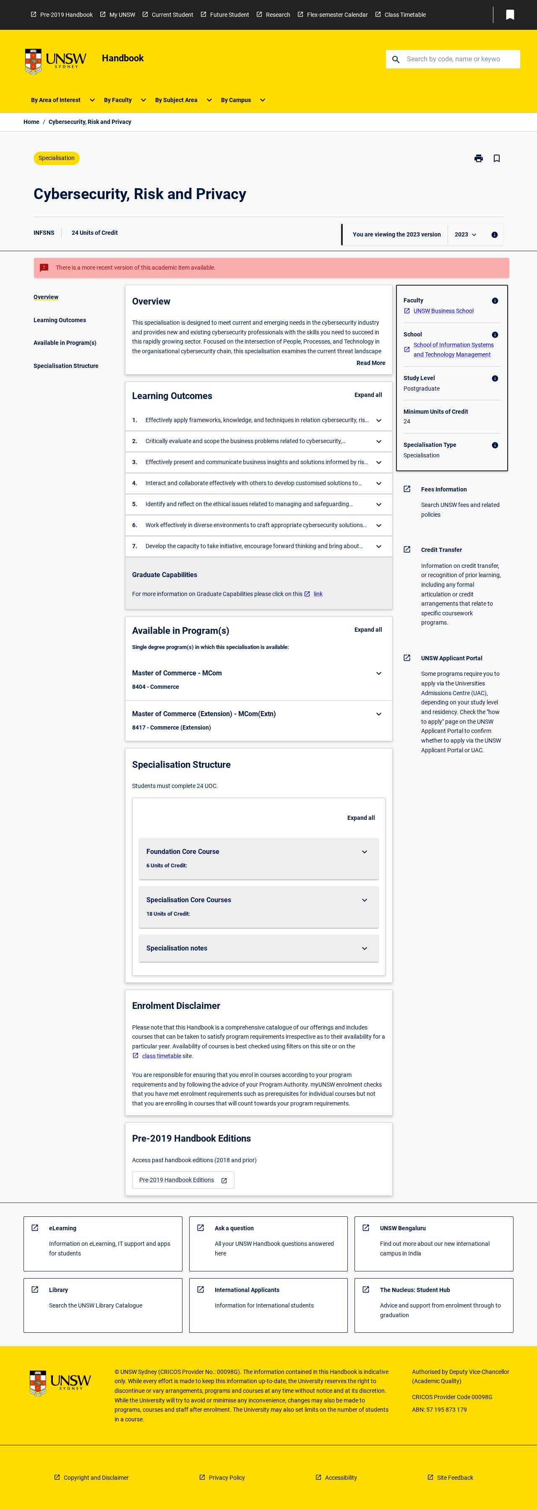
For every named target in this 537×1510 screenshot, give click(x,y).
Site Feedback (455, 1477)
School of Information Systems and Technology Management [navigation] (454, 349)
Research (278, 14)
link (318, 594)
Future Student (229, 14)
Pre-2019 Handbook (66, 14)
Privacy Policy (227, 1477)
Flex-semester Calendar (337, 14)
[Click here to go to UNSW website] (56, 63)
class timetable (161, 1056)
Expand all (368, 394)
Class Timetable (405, 14)
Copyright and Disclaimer (96, 1477)
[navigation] (183, 1180)
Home (31, 121)
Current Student (172, 14)
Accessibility (341, 1477)
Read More (371, 364)
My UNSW (122, 14)
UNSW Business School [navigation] (444, 310)
